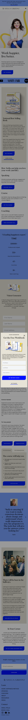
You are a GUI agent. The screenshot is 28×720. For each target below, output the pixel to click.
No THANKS (14, 383)
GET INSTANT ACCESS (14, 377)
